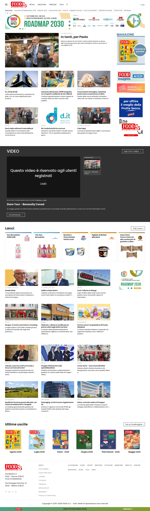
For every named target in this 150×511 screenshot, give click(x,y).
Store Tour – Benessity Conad (91, 172)
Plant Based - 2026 (111, 452)
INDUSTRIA (42, 4)
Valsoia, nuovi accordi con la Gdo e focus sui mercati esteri (19, 367)
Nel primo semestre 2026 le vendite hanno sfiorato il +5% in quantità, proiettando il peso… (57, 133)
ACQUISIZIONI (82, 322)
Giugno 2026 (87, 452)
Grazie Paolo (10, 290)
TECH (61, 4)
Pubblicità (42, 484)
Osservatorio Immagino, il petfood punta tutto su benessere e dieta (91, 93)
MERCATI (128, 465)
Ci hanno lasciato (67, 33)
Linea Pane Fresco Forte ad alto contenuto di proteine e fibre (127, 238)
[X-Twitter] (13, 491)
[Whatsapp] (16, 491)
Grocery (81, 89)
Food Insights (44, 469)
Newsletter (43, 492)
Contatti (42, 477)
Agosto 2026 (15, 452)
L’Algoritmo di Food (76, 10)
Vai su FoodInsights (134, 424)
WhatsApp (127, 10)
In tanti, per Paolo (74, 37)
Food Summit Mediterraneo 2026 (25, 10)
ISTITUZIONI (108, 465)
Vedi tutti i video (132, 151)
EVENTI (82, 465)
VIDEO (94, 470)
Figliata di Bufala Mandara (99, 236)
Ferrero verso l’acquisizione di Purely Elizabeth (92, 326)
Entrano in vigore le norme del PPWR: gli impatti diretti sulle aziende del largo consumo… (56, 409)
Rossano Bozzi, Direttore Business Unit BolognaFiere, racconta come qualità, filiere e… (93, 370)
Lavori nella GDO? (45, 473)
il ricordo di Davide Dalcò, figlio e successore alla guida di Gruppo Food (93, 132)
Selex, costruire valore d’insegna (91, 402)
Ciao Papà (81, 128)
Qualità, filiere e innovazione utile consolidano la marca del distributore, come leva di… (19, 133)
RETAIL (32, 4)
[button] (6, 4)
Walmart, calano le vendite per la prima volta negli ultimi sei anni (55, 326)
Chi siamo (42, 480)
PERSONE (52, 4)
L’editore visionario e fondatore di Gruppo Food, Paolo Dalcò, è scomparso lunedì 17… (56, 294)
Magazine (125, 34)
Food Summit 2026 (55, 10)
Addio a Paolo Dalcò (49, 290)
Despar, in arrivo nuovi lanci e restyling (21, 325)
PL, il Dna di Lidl (11, 92)
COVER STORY (118, 10)
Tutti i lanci (138, 228)
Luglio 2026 (39, 452)
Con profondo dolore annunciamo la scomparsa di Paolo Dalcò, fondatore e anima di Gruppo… (19, 295)
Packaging (45, 399)
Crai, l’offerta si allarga (86, 290)
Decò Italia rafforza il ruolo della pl (19, 128)
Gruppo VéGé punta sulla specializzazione (51, 367)
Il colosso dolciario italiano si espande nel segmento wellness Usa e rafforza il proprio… (92, 332)
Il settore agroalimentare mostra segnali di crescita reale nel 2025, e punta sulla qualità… (57, 98)
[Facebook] (6, 491)
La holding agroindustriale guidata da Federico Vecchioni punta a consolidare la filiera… (20, 409)
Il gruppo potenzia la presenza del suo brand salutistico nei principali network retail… (19, 372)
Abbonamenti (44, 488)
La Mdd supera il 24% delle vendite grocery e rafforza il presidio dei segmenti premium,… (21, 329)
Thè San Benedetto (39, 236)
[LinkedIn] (9, 491)
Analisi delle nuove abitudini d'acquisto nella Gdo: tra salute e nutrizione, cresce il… (93, 97)
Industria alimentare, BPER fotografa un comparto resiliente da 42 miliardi (56, 93)
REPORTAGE (72, 470)
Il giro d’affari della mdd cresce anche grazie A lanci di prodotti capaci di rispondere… (91, 295)
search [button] (67, 4)
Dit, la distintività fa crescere (53, 128)
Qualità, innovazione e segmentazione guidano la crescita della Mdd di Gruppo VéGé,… (56, 372)
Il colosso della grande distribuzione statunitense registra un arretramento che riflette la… (56, 332)
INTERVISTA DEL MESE (105, 10)
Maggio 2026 (134, 452)
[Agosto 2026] (131, 50)
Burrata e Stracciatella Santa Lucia (69, 237)
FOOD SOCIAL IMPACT (90, 10)
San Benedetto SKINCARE (13, 236)
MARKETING (119, 465)
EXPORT (8, 363)
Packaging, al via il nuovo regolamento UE (57, 403)
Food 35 (65, 10)
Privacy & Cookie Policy (47, 495)
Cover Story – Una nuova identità (91, 366)
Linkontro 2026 (42, 10)
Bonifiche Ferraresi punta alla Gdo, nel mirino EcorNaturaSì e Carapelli (21, 403)
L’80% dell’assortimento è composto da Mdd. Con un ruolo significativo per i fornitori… (19, 96)
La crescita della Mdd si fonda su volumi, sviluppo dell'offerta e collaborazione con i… (93, 406)
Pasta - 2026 (63, 452)
